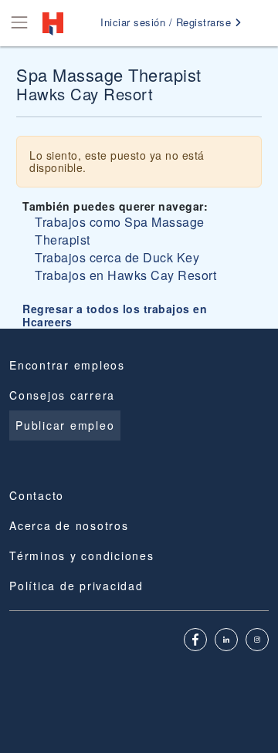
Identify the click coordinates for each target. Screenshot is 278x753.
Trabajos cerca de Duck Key (117, 257)
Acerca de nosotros (69, 525)
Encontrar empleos (67, 365)
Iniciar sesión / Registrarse (167, 22)
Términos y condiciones (81, 555)
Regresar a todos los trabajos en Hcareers (114, 315)
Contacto (36, 495)
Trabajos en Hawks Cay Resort (125, 275)
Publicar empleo (64, 425)
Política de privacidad (76, 585)
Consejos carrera (62, 395)
